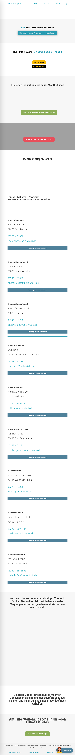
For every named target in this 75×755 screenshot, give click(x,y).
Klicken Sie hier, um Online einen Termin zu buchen (37, 33)
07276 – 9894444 (17, 528)
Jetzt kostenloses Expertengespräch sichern (39, 112)
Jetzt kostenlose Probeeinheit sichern (39, 139)
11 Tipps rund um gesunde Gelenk (21, 663)
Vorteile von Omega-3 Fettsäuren (21, 619)
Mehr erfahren (39, 62)
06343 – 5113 (15, 445)
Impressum (43, 745)
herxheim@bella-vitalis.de (21, 533)
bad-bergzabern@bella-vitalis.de (24, 450)
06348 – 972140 (16, 361)
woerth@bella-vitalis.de (19, 491)
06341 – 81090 (16, 278)
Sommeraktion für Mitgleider (39, 66)
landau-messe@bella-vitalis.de (23, 282)
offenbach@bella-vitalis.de (21, 366)
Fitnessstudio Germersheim (40, 748)
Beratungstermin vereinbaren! (37, 248)
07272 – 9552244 (17, 403)
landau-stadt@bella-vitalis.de (22, 324)
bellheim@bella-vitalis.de (20, 408)
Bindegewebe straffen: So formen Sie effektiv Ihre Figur (29, 642)
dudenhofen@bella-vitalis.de (22, 575)
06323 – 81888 (16, 236)
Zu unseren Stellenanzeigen (37, 734)
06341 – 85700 (16, 320)
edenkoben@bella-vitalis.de (22, 240)
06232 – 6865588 (17, 570)
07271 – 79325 (16, 486)
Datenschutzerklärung (53, 745)
